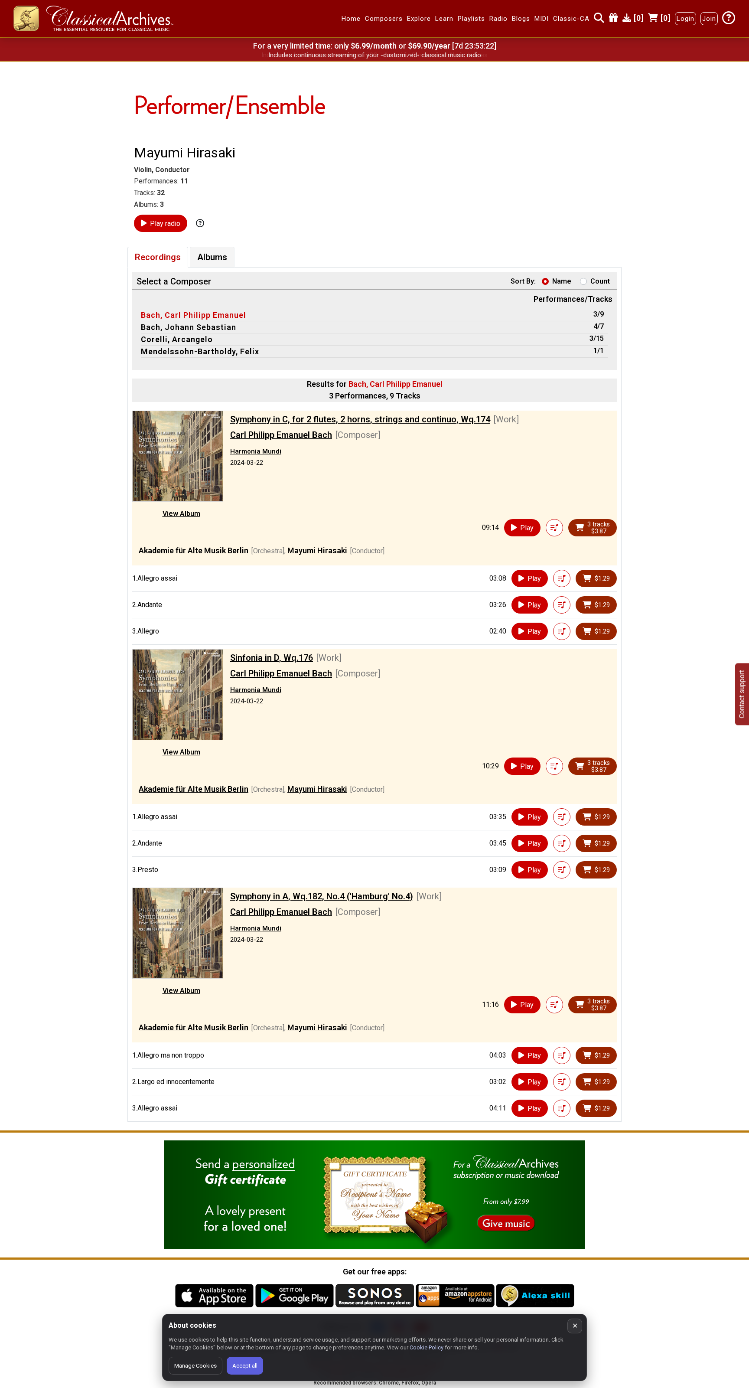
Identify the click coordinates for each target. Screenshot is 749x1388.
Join (709, 19)
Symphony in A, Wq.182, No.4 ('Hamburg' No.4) (321, 896)
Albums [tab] (212, 257)
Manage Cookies (195, 1365)
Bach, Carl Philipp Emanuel (193, 315)
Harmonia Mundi (255, 451)
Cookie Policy (426, 1347)
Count (600, 281)
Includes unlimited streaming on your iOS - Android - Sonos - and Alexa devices (374, 55)
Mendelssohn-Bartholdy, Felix (200, 351)
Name (561, 281)
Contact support (742, 694)
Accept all (244, 1365)
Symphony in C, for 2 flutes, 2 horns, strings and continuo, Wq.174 (360, 419)
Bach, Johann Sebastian (188, 327)
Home (351, 19)
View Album (181, 513)
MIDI (541, 19)
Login (685, 19)
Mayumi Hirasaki (317, 550)
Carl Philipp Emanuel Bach (281, 435)
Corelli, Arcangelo (177, 339)
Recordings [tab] (158, 257)
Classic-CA (571, 19)
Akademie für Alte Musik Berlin (193, 550)
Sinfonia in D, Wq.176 (271, 658)
